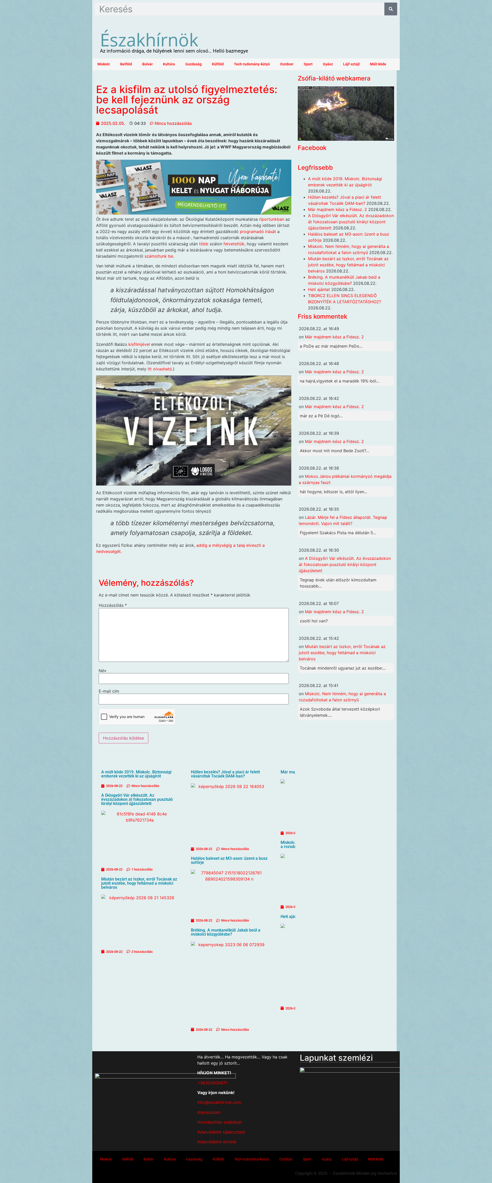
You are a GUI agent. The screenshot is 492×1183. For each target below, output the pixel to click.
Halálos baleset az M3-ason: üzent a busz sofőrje (229, 860)
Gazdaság (193, 64)
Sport (308, 64)
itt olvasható (160, 368)
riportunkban (271, 219)
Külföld (218, 64)
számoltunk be (159, 256)
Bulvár (147, 64)
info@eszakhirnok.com (219, 1102)
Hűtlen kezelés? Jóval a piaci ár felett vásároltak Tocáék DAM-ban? (225, 774)
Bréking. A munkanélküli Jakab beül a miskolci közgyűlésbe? (225, 932)
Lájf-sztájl (351, 64)
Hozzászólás (113, 605)
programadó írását (258, 231)
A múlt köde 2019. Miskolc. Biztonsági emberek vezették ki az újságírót (136, 774)
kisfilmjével (139, 344)
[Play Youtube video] (193, 431)
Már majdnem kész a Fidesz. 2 (337, 209)
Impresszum (209, 1112)
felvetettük (233, 243)
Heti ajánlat (291, 916)
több (203, 243)
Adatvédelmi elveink (217, 1141)
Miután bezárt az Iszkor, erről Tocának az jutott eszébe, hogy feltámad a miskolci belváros (139, 883)
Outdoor (286, 64)
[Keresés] (390, 9)
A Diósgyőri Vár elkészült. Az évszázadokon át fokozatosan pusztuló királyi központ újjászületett (137, 799)
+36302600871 (212, 1082)
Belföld (126, 64)
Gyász (328, 64)
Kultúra (169, 64)
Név (102, 671)
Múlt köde (378, 64)
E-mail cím (109, 691)
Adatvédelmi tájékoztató (221, 1132)
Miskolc (103, 64)
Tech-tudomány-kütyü (252, 64)
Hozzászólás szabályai (219, 1122)
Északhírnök (149, 39)
